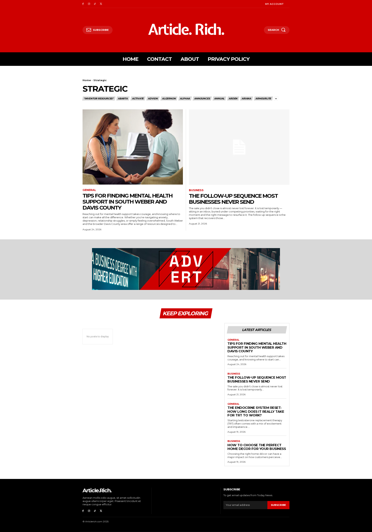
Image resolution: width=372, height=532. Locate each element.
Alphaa (185, 98)
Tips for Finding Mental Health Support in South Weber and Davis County (127, 201)
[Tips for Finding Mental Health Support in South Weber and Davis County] (133, 147)
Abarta (123, 98)
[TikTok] (95, 4)
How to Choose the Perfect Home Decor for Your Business (256, 447)
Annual (219, 98)
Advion (153, 98)
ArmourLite (263, 98)
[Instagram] (89, 4)
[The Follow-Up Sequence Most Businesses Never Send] (239, 147)
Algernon (169, 98)
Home (87, 80)
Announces (202, 98)
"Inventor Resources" (99, 98)
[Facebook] (83, 4)
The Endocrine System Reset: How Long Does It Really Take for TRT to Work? (255, 411)
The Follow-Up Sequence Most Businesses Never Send (233, 199)
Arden (233, 98)
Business (196, 190)
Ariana (246, 98)
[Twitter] (101, 4)
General (89, 190)
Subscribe (278, 504)
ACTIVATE (138, 98)
